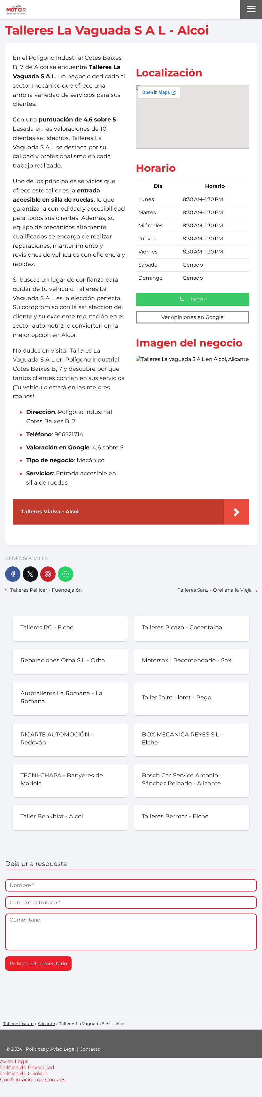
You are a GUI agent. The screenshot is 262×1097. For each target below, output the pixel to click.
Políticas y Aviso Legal (51, 1049)
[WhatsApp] (65, 574)
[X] (30, 574)
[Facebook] (12, 574)
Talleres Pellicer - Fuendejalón (46, 590)
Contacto (90, 1049)
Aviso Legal (14, 1061)
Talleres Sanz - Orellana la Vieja (215, 590)
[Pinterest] (48, 574)
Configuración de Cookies (33, 1080)
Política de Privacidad (27, 1067)
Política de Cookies (24, 1073)
